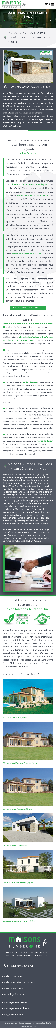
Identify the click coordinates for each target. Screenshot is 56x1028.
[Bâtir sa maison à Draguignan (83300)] (28, 805)
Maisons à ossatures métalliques (19, 982)
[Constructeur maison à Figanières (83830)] (28, 917)
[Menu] (53, 4)
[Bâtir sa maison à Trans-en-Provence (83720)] (28, 759)
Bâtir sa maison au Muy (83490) (15, 845)
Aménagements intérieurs (16, 1002)
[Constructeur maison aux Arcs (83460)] (28, 879)
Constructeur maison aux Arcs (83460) (18, 883)
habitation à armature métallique (27, 254)
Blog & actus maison (13, 1015)
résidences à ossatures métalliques (29, 185)
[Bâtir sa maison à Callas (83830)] (28, 714)
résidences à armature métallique (32, 196)
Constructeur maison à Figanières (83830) (19, 921)
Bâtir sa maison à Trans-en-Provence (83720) (20, 763)
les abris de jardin (30, 383)
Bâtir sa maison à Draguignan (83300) (17, 809)
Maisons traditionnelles (15, 976)
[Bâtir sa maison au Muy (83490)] (28, 841)
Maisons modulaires (13, 988)
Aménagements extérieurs (16, 1008)
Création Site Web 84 (28, 1026)
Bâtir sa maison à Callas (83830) (15, 718)
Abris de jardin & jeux (14, 994)
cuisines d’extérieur (44, 441)
